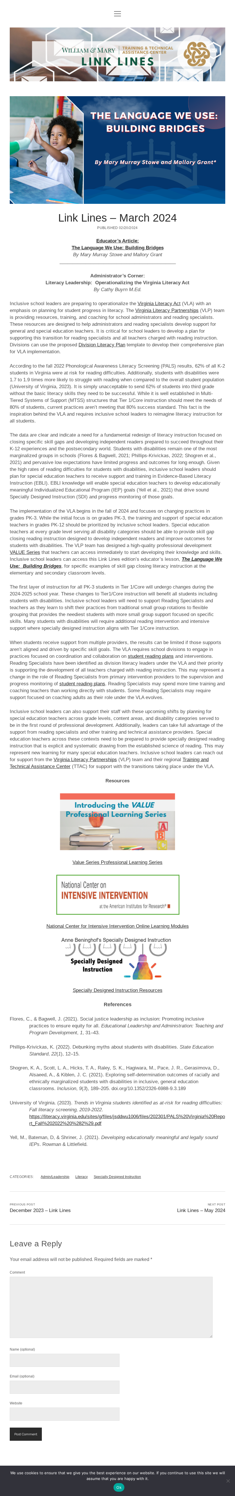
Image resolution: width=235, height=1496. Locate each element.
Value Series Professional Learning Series (117, 862)
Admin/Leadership (55, 1177)
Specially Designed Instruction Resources (117, 990)
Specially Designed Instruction (117, 1177)
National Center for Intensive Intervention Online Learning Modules (117, 926)
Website (16, 1403)
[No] (228, 1481)
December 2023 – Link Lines (40, 1210)
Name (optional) (22, 1349)
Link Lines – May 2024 (201, 1210)
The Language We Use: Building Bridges (118, 247)
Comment (17, 1272)
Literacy (81, 1177)
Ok (119, 1487)
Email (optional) (22, 1376)
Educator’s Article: (117, 241)
